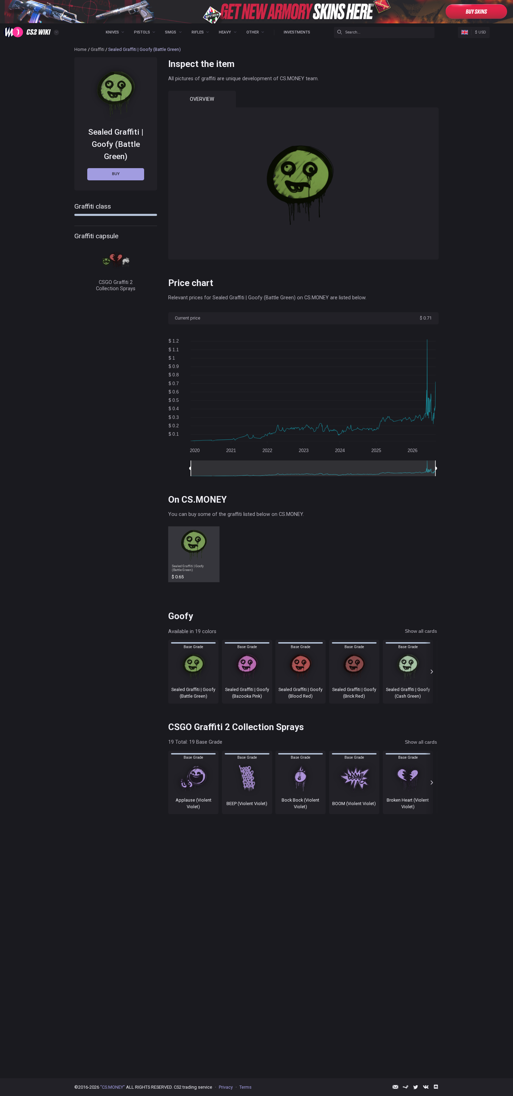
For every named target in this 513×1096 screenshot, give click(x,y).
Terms (245, 1087)
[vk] (426, 1087)
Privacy (226, 1087)
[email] (395, 1087)
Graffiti (97, 49)
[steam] (405, 1087)
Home (80, 49)
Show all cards (421, 631)
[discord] (436, 1087)
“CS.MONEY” (112, 1087)
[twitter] (415, 1087)
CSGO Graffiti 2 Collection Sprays (115, 285)
